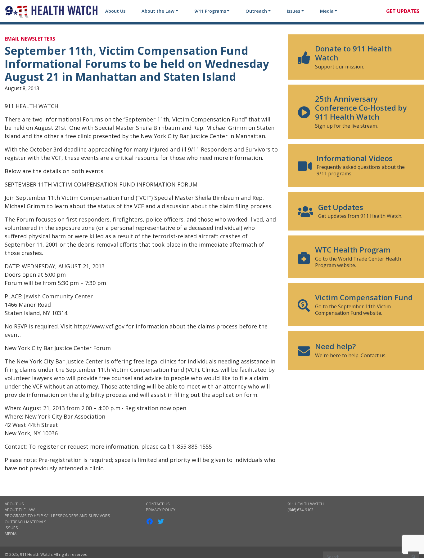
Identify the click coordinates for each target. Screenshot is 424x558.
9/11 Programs (210, 11)
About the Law (158, 11)
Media (327, 11)
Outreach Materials (26, 522)
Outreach (256, 11)
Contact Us (158, 504)
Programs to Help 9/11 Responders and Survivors (57, 515)
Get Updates (402, 11)
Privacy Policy (160, 509)
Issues (293, 11)
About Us (115, 11)
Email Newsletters (30, 38)
